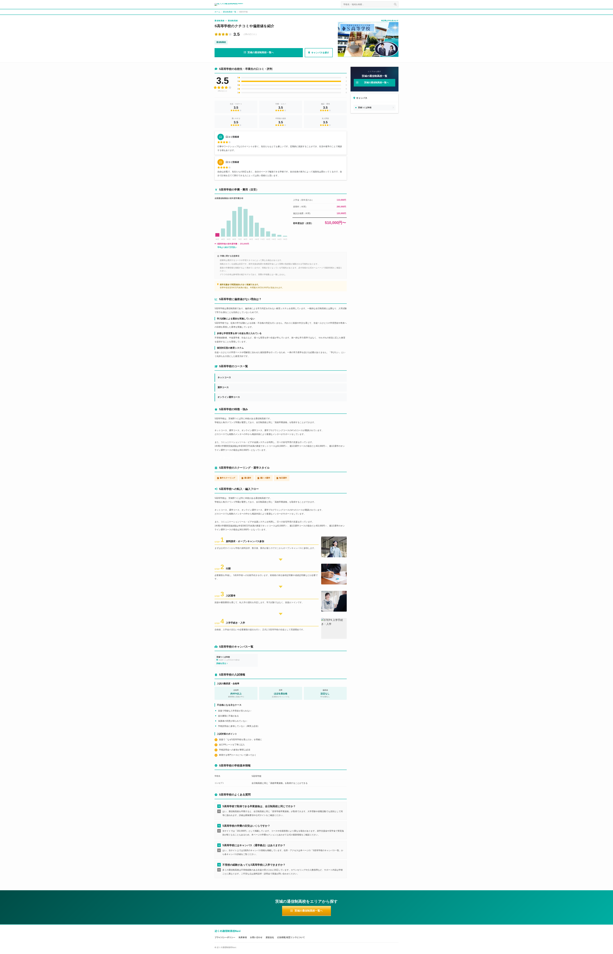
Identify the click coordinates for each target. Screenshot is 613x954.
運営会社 (270, 937)
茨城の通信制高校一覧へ (260, 52)
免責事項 (242, 937)
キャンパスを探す (320, 52)
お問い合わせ (256, 937)
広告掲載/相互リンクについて (291, 937)
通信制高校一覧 (229, 12)
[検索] (395, 4)
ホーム (217, 12)
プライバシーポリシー (225, 937)
